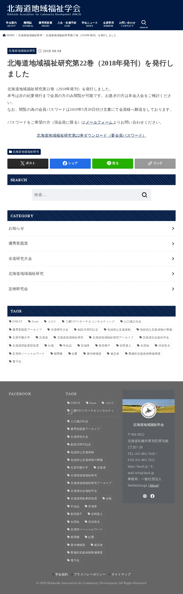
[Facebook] (152, 496)
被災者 (115, 353)
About (153, 485)
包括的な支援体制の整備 (156, 329)
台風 (51, 345)
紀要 (75, 353)
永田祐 (144, 345)
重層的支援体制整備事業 (144, 353)
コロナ (51, 321)
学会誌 (67, 345)
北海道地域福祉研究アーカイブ (112, 337)
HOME (11, 35)
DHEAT (17, 321)
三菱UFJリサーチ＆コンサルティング (90, 321)
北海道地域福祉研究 (30, 35)
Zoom (34, 321)
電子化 (16, 361)
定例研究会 (18, 289)
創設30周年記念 (88, 329)
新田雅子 (104, 345)
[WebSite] (145, 496)
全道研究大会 (20, 259)
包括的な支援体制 (119, 329)
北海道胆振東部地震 (25, 345)
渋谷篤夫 (164, 345)
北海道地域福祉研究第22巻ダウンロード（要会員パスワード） (91, 135)
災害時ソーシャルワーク (28, 353)
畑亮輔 (58, 353)
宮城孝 (85, 345)
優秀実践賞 (18, 243)
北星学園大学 (21, 337)
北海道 (43, 337)
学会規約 (61, 574)
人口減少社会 (132, 321)
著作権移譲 (94, 353)
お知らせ (16, 228)
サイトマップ (121, 574)
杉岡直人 (125, 345)
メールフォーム (99, 122)
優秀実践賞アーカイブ (27, 329)
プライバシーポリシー (90, 574)
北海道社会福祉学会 (156, 337)
